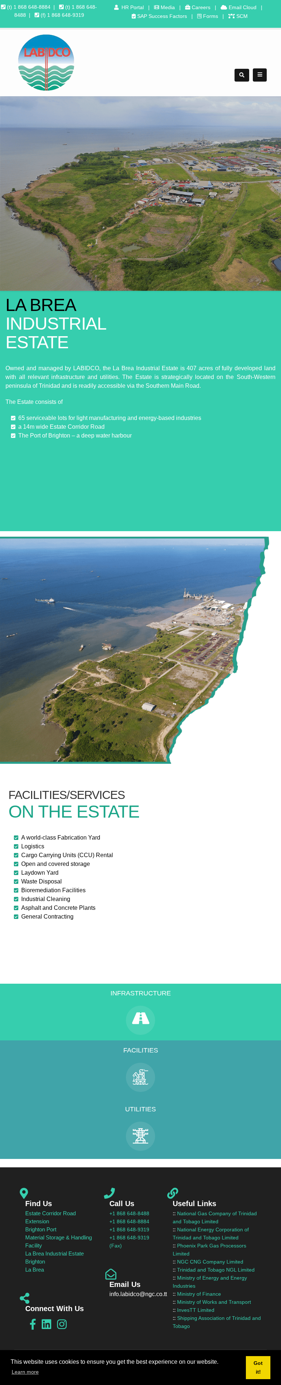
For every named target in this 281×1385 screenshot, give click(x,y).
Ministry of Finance (199, 1294)
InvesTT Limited (195, 1310)
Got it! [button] (258, 1367)
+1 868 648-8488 (129, 1213)
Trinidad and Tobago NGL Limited (216, 1270)
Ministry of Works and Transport (214, 1302)
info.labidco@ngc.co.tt (138, 1294)
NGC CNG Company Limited (210, 1262)
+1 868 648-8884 (129, 1221)
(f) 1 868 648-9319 (61, 15)
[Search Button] (242, 75)
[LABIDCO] (46, 62)
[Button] (260, 75)
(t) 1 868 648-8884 (27, 7)
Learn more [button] (25, 1372)
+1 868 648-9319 (129, 1229)
